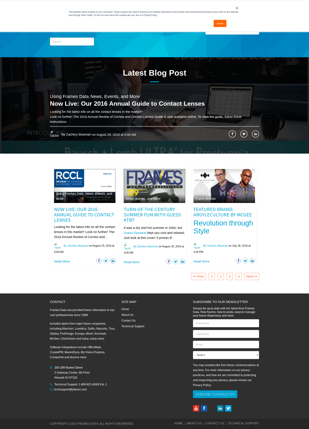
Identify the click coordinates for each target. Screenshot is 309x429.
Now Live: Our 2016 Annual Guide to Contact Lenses (127, 103)
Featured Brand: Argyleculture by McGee (222, 212)
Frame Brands (205, 198)
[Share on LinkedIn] (255, 134)
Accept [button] (220, 23)
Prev (200, 276)
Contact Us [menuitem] (128, 320)
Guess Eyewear (135, 233)
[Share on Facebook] (232, 134)
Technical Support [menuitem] (132, 326)
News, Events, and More (115, 96)
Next (250, 276)
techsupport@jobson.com (70, 389)
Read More (62, 261)
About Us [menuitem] (127, 314)
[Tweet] (243, 134)
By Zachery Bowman (76, 134)
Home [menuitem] (125, 309)
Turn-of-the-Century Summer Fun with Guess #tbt (152, 214)
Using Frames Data (69, 96)
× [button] (237, 6)
